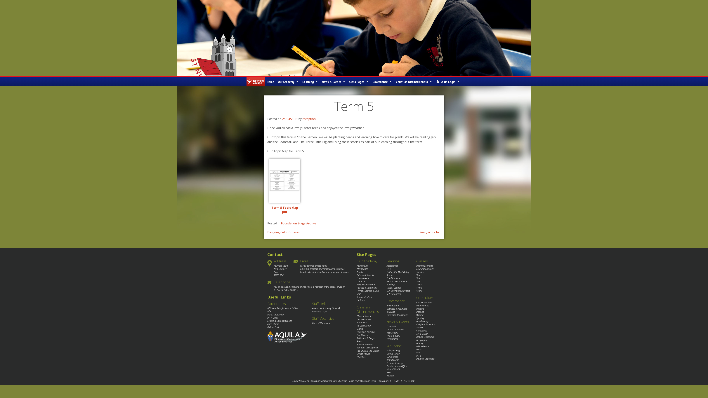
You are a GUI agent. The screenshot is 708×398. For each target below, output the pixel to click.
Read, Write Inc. (430, 232)
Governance (380, 82)
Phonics (420, 311)
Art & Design (422, 333)
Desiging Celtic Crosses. (283, 232)
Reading (420, 308)
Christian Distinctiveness (412, 82)
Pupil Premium (394, 278)
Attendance (362, 268)
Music (419, 349)
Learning (308, 82)
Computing (421, 330)
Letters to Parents (395, 329)
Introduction (393, 305)
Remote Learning (424, 265)
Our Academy (286, 82)
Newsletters (392, 332)
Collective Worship (366, 332)
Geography (421, 340)
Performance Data (366, 284)
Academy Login (319, 311)
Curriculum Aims (424, 302)
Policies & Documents (367, 287)
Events (360, 328)
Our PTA (361, 281)
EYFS (389, 268)
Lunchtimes (392, 356)
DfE (269, 311)
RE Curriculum (364, 325)
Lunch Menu (363, 278)
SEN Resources (394, 294)
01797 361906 (281, 289)
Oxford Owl (273, 327)
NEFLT (390, 372)
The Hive (420, 272)
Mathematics (422, 305)
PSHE (418, 355)
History (419, 343)
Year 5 (419, 287)
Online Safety (393, 353)
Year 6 (419, 290)
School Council (394, 287)
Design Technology (425, 336)
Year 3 (419, 281)
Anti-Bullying (393, 360)
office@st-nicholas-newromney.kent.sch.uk (321, 268)
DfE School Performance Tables (282, 308)
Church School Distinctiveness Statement (364, 319)
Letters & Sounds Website (279, 320)
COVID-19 (391, 326)
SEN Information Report (398, 290)
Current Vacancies (321, 323)
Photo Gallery (393, 335)
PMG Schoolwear (275, 314)
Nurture (390, 375)
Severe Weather (364, 297)
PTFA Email (272, 317)
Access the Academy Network (326, 308)
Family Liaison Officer (397, 366)
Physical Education (425, 358)
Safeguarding (393, 350)
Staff (359, 294)
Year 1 (419, 275)
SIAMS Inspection (365, 344)
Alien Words (273, 324)
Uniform (361, 300)
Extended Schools (365, 275)
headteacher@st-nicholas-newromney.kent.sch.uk (324, 272)
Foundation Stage (425, 268)
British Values (363, 353)
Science (419, 327)
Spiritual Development (368, 347)
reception (309, 119)
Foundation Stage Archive (298, 223)
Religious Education (425, 324)
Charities (361, 357)
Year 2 (419, 278)
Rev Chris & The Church (368, 350)
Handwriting (422, 321)
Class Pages (356, 82)
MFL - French (422, 346)
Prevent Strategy (395, 363)
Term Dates (392, 339)
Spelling (420, 318)
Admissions (362, 265)
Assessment (392, 265)
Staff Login (447, 82)
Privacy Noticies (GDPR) (368, 290)
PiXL (418, 352)
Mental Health (393, 369)
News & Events (331, 82)
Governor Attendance (397, 315)
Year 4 (419, 284)
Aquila (360, 272)
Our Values (362, 335)
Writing (419, 315)
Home (270, 82)
